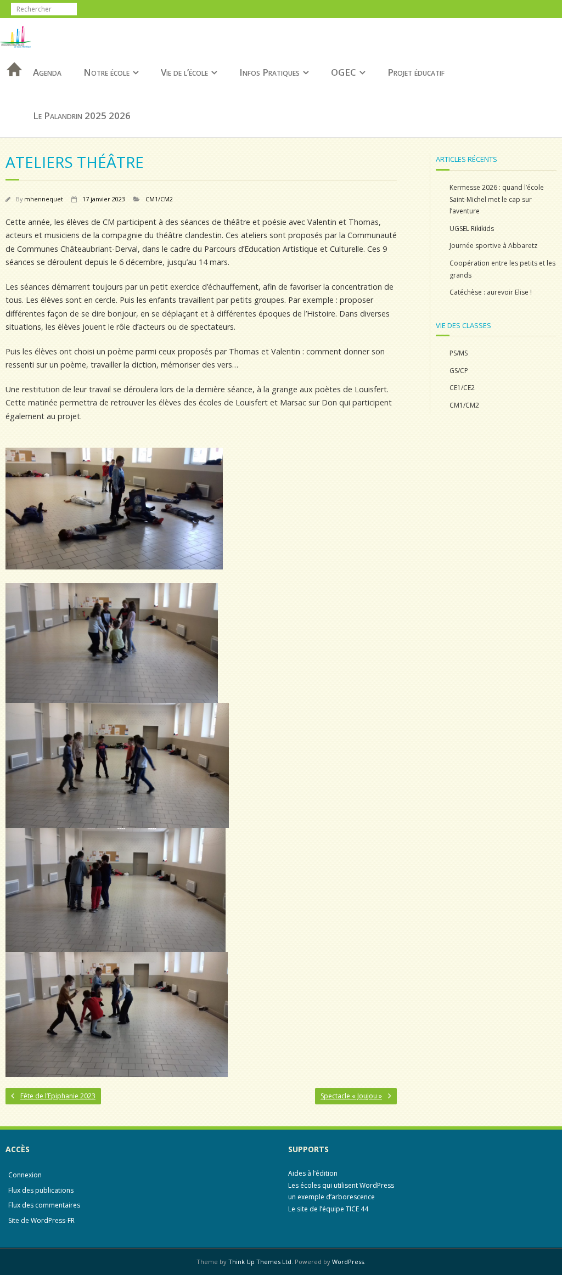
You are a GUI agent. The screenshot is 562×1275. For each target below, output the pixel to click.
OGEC (343, 72)
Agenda (47, 72)
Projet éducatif (416, 72)
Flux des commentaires (44, 1205)
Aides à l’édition (313, 1173)
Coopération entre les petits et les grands (502, 269)
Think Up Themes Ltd (259, 1261)
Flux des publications (41, 1190)
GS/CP (458, 370)
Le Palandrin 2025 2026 (82, 115)
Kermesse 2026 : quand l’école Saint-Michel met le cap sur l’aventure (496, 199)
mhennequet (43, 199)
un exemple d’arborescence (331, 1196)
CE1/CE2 (462, 387)
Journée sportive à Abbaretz (493, 245)
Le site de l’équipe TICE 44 (328, 1209)
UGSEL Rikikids (471, 228)
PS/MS (458, 353)
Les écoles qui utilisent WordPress (341, 1185)
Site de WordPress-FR (41, 1220)
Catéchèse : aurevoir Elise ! (490, 292)
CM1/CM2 (159, 199)
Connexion (25, 1175)
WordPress (348, 1261)
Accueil (11, 83)
